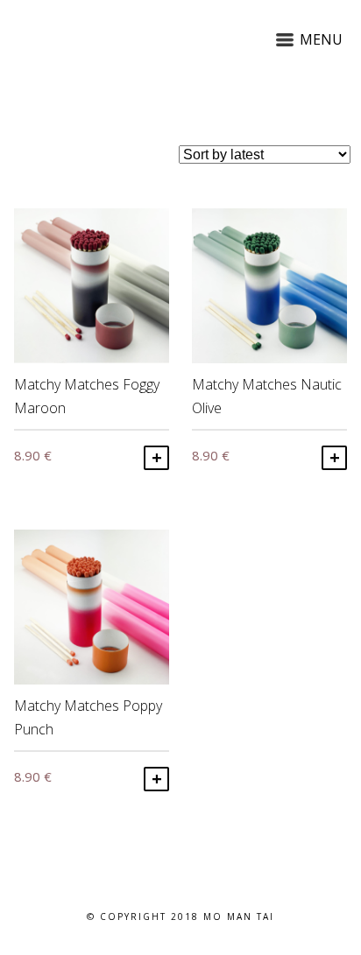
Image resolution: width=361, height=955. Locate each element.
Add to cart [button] (156, 458)
